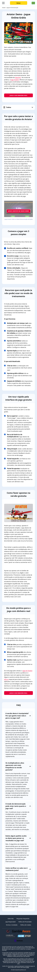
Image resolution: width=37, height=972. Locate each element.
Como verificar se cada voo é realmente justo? (16, 869)
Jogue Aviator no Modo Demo (18, 211)
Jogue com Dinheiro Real (18, 95)
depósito (18, 77)
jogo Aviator (15, 80)
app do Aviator (27, 671)
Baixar (19, 3)
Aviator (4, 7)
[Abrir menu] (3, 3)
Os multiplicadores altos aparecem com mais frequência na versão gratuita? (15, 766)
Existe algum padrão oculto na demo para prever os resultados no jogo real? (16, 838)
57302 (27, 967)
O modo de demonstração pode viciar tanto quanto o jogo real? (16, 806)
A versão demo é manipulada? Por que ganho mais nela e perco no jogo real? (17, 715)
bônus (6, 679)
